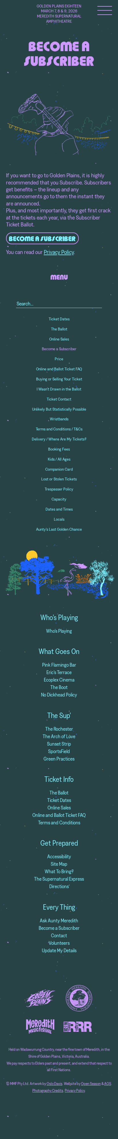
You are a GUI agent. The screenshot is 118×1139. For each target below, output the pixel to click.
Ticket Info (59, 779)
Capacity (59, 499)
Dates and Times (59, 509)
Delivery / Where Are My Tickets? (59, 439)
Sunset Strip (59, 743)
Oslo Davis (54, 1084)
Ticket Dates (59, 319)
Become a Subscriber (59, 349)
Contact (59, 935)
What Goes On (59, 651)
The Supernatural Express (59, 879)
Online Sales (59, 339)
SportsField (59, 751)
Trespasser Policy (59, 489)
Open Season (91, 1084)
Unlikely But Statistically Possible (59, 409)
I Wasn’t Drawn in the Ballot (59, 389)
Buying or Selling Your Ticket (59, 379)
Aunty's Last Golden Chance (59, 529)
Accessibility (59, 856)
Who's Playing (59, 617)
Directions (59, 886)
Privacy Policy (59, 252)
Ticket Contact (59, 399)
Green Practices (59, 758)
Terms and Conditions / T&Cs (59, 429)
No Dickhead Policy (59, 694)
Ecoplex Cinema (59, 679)
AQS (107, 1084)
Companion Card (59, 469)
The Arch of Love (59, 736)
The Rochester (59, 729)
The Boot (59, 687)
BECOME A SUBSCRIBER (42, 238)
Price (59, 359)
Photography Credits (47, 1090)
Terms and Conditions (59, 822)
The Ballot (59, 329)
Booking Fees (59, 449)
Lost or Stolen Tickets (59, 479)
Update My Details (59, 950)
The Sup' (59, 715)
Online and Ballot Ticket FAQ (59, 369)
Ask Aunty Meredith (59, 920)
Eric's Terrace (59, 672)
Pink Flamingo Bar (59, 664)
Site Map (59, 864)
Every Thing (59, 907)
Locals (59, 519)
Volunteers (59, 943)
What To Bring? (59, 871)
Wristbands (59, 419)
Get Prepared (59, 843)
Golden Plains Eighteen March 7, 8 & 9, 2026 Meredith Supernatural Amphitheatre (59, 14)
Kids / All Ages (59, 459)
